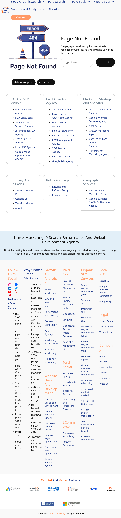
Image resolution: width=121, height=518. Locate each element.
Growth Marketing (99, 130)
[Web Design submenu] (113, 1)
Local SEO (21, 147)
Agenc (68, 117)
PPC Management (62, 140)
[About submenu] (59, 9)
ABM (92, 126)
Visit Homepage (23, 82)
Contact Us (46, 82)
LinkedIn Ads (59, 122)
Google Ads (58, 161)
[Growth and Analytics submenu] (43, 9)
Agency (29, 126)
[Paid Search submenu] (66, 1)
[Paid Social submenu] (89, 1)
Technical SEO (23, 139)
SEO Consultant (24, 117)
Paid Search (59, 135)
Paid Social (58, 130)
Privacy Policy (59, 195)
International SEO (25, 130)
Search (105, 62)
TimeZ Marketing (24, 203)
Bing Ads (57, 156)
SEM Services (59, 148)
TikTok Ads (58, 109)
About (18, 208)
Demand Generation (100, 109)
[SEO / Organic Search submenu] (43, 1)
